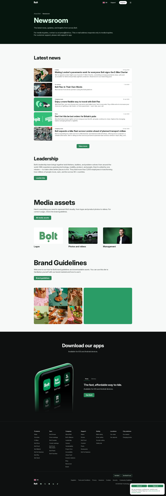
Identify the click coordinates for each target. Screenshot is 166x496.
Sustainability (69, 446)
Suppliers (73, 480)
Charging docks (127, 437)
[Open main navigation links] (130, 2)
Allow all (139, 486)
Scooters (36, 437)
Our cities (113, 434)
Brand (67, 466)
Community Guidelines (126, 480)
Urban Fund (69, 455)
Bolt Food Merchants (52, 446)
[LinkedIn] (53, 484)
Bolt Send (37, 458)
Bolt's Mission (69, 437)
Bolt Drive (37, 443)
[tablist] (91, 379)
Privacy (94, 480)
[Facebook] (41, 484)
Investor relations (70, 458)
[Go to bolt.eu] (36, 2)
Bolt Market (37, 449)
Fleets (82, 446)
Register (123, 2)
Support (113, 2)
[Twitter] (45, 484)
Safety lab (99, 443)
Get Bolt (89, 395)
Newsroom (69, 464)
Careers (68, 443)
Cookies (108, 480)
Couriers (83, 443)
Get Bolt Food (127, 475)
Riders (82, 434)
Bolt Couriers (53, 440)
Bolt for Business (39, 452)
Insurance (101, 480)
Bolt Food (37, 446)
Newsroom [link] (46, 14)
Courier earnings (54, 443)
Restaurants (84, 449)
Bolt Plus (36, 455)
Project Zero (69, 449)
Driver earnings (53, 437)
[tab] (87, 379)
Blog (67, 461)
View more (83, 146)
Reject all (155, 486)
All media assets (42, 218)
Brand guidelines (42, 278)
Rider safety (99, 434)
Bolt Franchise (53, 453)
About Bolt (69, 434)
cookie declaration (153, 491)
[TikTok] (57, 484)
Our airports (113, 437)
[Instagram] (49, 484)
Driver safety (99, 437)
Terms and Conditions (84, 480)
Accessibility (69, 452)
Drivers (83, 437)
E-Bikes (36, 440)
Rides (35, 434)
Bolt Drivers (52, 434)
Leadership (40, 178)
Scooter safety (100, 440)
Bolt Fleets (52, 450)
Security (115, 480)
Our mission (126, 434)
